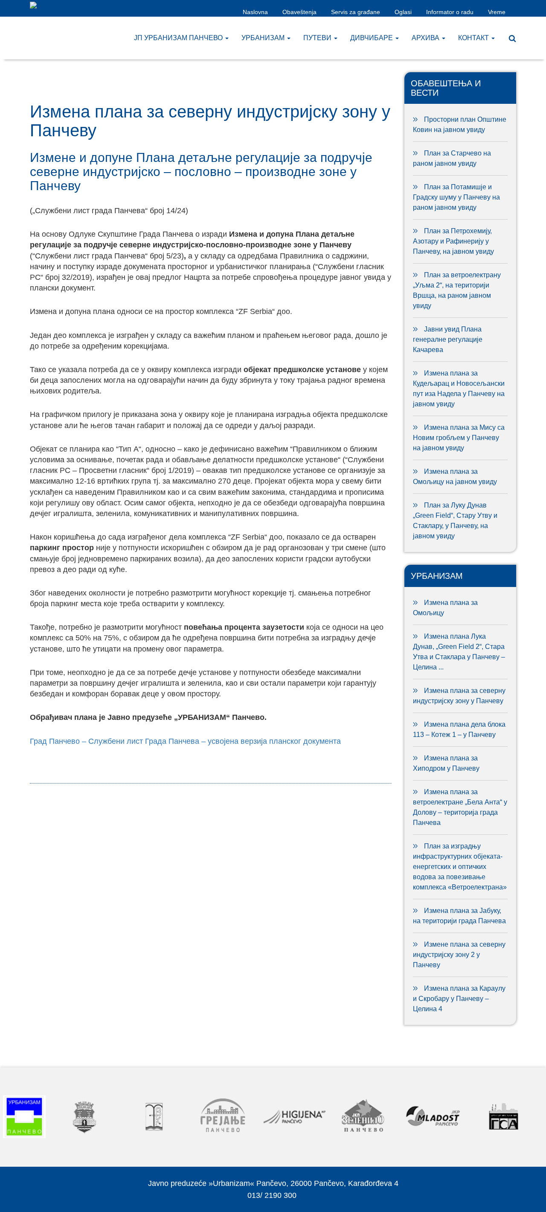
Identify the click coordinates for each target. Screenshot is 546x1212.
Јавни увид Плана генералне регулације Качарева (447, 339)
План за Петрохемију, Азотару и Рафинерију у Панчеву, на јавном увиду (453, 241)
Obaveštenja (299, 12)
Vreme (496, 12)
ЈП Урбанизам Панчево (179, 37)
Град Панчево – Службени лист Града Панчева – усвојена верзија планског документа (185, 741)
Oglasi (403, 12)
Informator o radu (449, 12)
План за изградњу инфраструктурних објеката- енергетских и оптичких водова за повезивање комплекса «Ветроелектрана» (460, 866)
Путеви (318, 37)
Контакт (474, 37)
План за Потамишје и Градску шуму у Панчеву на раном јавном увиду (456, 197)
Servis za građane (355, 12)
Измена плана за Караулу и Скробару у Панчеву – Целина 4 (459, 998)
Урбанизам (263, 37)
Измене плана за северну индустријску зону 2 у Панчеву (459, 954)
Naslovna (255, 12)
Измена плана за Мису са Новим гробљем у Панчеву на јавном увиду (459, 438)
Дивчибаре (372, 37)
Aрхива (426, 37)
